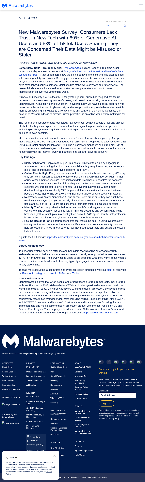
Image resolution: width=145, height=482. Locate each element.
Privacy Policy (113, 419)
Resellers (54, 434)
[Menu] (141, 6)
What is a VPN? (57, 398)
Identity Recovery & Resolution (35, 416)
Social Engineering (58, 376)
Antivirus (54, 394)
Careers (78, 372)
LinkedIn (52, 273)
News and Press (82, 376)
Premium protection (11, 389)
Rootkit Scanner (9, 372)
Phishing (54, 380)
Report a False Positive (81, 388)
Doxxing (54, 402)
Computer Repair (58, 419)
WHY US (78, 406)
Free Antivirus (8, 380)
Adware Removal (34, 380)
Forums (78, 446)
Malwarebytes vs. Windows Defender (83, 432)
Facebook (27, 273)
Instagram (40, 273)
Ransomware (56, 385)
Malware (54, 389)
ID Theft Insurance (34, 421)
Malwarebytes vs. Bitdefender (82, 412)
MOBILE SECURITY (11, 397)
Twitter (76, 273)
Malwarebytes (73, 68)
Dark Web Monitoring (35, 376)
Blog (52, 372)
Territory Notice (81, 394)
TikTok (62, 273)
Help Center (80, 455)
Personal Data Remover (32, 427)
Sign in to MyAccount (84, 450)
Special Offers (81, 398)
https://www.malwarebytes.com (100, 312)
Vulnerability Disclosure (80, 381)
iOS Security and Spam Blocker (9, 415)
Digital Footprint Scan (36, 372)
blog (109, 269)
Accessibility (73, 477)
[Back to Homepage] (17, 7)
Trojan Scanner (9, 376)
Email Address (105, 391)
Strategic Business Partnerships (58, 429)
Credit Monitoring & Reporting (35, 409)
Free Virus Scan (9, 385)
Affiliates (54, 423)
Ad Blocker (31, 385)
